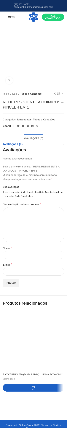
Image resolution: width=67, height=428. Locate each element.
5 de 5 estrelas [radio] (24, 196)
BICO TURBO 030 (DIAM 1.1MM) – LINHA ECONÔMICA (33, 374)
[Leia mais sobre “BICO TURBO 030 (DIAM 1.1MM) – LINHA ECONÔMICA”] (33, 388)
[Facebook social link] (14, 126)
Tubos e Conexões (31, 93)
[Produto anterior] (55, 94)
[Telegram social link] (32, 126)
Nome (7, 248)
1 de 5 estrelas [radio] (11, 191)
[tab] (33, 138)
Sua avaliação (11, 186)
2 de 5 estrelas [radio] (30, 191)
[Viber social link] (37, 126)
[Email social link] (23, 126)
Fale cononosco (52, 17)
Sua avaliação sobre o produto (22, 204)
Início (6, 93)
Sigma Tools (9, 379)
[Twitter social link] (18, 126)
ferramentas (24, 119)
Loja (14, 93)
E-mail (7, 264)
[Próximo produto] (62, 94)
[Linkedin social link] (27, 126)
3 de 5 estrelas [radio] (48, 191)
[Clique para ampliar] (9, 80)
